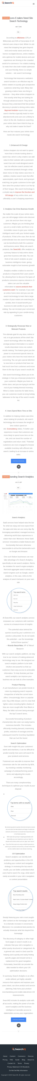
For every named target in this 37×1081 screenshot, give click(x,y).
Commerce (21, 1056)
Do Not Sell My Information (18, 1070)
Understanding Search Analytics (18, 476)
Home (5, 1056)
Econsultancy (12, 429)
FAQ (11, 1060)
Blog (23, 1060)
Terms (20, 1063)
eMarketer (21, 38)
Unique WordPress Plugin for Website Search (34, 1054)
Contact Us (11, 1063)
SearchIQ (17, 249)
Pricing (5, 1060)
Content (12, 1056)
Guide (17, 1060)
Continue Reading (18, 461)
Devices (30, 1056)
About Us (31, 1060)
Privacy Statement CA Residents (18, 1067)
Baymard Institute (11, 110)
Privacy (26, 1063)
